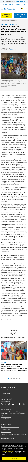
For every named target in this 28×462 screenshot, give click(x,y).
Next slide (25, 350)
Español (18, 4)
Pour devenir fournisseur (7, 438)
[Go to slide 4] (13, 379)
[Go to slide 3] (12, 379)
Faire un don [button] (22, 9)
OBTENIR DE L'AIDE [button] (21, 15)
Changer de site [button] (19, 1)
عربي (23, 4)
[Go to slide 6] (17, 379)
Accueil (3, 20)
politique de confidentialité (8, 451)
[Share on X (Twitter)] (11, 334)
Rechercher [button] (17, 9)
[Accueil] (9, 9)
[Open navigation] (2, 9)
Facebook (6, 404)
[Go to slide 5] (15, 379)
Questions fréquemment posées (10, 427)
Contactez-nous (5, 429)
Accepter (14, 458)
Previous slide (2, 350)
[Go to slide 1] (9, 379)
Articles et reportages (11, 20)
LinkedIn (20, 404)
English (5, 4)
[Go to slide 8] (20, 379)
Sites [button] (26, 9)
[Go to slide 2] (10, 379)
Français (11, 4)
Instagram (9, 404)
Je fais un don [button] (6, 393)
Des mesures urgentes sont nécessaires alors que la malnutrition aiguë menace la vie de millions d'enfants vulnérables (14, 367)
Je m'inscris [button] (6, 419)
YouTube (13, 404)
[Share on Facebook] (15, 334)
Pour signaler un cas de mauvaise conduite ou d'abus (13, 435)
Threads (24, 404)
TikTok (16, 404)
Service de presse (6, 432)
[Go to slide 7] (18, 379)
